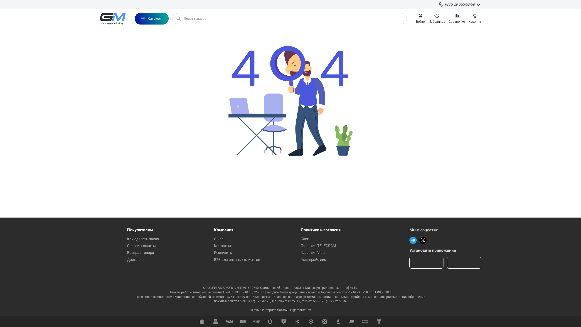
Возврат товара (140, 252)
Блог (305, 239)
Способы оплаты (141, 246)
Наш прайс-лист (314, 260)
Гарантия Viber (313, 252)
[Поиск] (178, 18)
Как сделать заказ (143, 239)
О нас (218, 239)
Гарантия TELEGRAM (318, 246)
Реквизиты (223, 252)
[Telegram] (413, 240)
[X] (423, 240)
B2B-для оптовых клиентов (237, 260)
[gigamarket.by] (113, 19)
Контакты (222, 246)
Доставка (135, 260)
